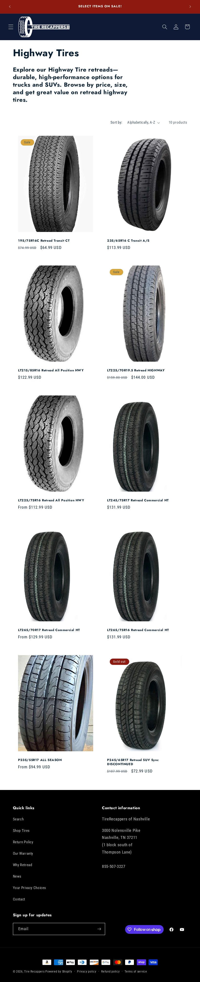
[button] (10, 26)
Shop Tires (21, 830)
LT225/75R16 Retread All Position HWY (51, 500)
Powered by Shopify (58, 971)
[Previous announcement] (9, 6)
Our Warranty (23, 853)
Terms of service (136, 971)
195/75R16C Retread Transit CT (44, 241)
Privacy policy (86, 971)
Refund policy (110, 971)
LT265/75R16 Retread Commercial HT (138, 630)
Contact (19, 899)
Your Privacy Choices (29, 888)
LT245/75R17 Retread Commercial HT (138, 500)
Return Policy (23, 842)
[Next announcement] (190, 6)
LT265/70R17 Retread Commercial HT (49, 630)
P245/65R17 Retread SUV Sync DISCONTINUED (133, 762)
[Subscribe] (99, 929)
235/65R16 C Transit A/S (128, 241)
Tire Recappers (34, 971)
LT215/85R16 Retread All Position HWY (51, 371)
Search (18, 819)
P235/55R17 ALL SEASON (40, 760)
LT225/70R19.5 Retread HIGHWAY (136, 371)
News (17, 876)
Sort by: (116, 122)
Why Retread (22, 865)
